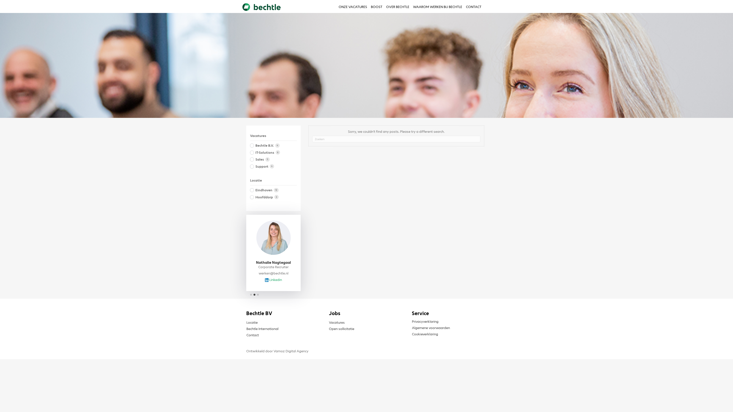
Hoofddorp (264, 197)
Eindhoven (263, 190)
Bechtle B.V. (264, 145)
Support (261, 166)
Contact (252, 335)
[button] (251, 295)
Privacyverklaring (425, 321)
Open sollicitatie (341, 329)
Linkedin (275, 280)
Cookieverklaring (425, 334)
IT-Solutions (264, 152)
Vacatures (337, 322)
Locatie (252, 322)
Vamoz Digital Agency (291, 351)
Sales (259, 159)
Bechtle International (262, 329)
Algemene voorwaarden (431, 328)
